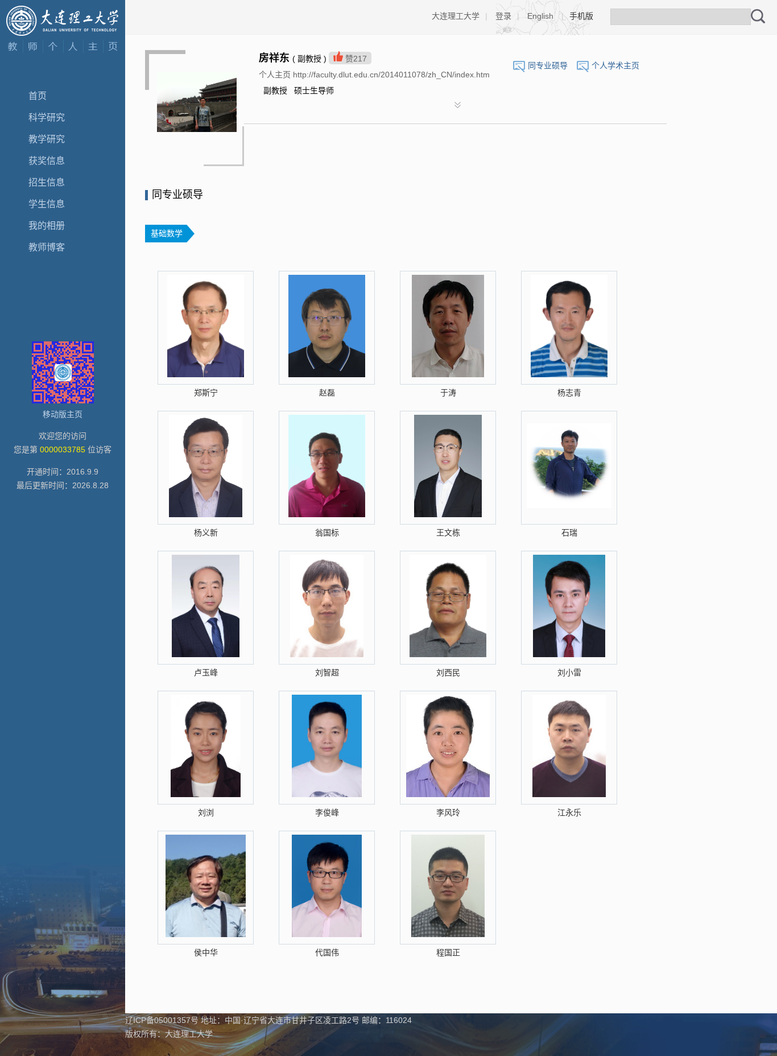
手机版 (581, 15)
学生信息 (46, 204)
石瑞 (569, 532)
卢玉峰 (206, 672)
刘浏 (206, 812)
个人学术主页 (615, 65)
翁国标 (327, 532)
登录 (503, 15)
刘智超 (327, 672)
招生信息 (46, 182)
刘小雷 (569, 672)
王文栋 (448, 532)
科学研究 (46, 117)
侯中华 (206, 952)
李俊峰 (327, 812)
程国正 (448, 952)
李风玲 (448, 812)
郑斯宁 (206, 392)
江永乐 (569, 812)
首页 (37, 96)
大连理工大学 (456, 15)
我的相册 (46, 225)
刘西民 (448, 672)
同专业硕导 (548, 65)
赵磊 (327, 392)
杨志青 (569, 392)
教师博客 (46, 247)
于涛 (448, 392)
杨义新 (206, 532)
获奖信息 (46, 161)
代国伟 (327, 952)
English (540, 15)
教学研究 (46, 139)
